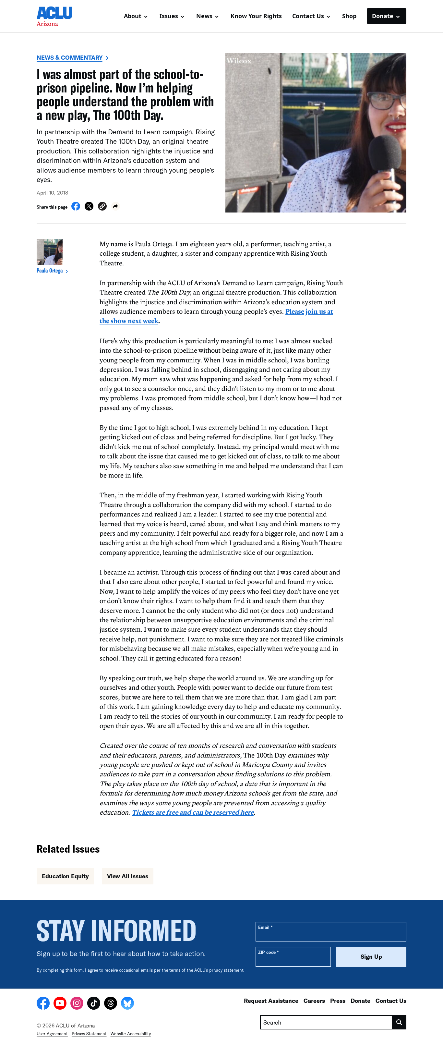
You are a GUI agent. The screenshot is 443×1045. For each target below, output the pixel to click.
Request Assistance (271, 1000)
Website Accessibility (131, 1033)
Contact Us (391, 1000)
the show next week (129, 320)
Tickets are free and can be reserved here (193, 812)
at (330, 311)
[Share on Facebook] (75, 208)
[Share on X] (89, 208)
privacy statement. (227, 970)
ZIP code (268, 952)
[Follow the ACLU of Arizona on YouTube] (60, 1004)
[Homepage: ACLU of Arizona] (59, 16)
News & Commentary (69, 57)
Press (337, 1000)
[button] (102, 207)
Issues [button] (169, 16)
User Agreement (52, 1033)
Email (265, 927)
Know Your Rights (256, 16)
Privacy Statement (89, 1033)
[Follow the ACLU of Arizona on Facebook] (43, 1004)
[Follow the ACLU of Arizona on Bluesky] (127, 1004)
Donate (360, 1000)
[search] (399, 1022)
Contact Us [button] (308, 16)
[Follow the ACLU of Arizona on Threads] (110, 1004)
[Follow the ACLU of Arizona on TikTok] (93, 1004)
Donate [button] (382, 16)
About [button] (132, 16)
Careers (314, 1000)
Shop (349, 16)
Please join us (306, 311)
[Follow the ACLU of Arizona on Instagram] (76, 1004)
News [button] (204, 16)
